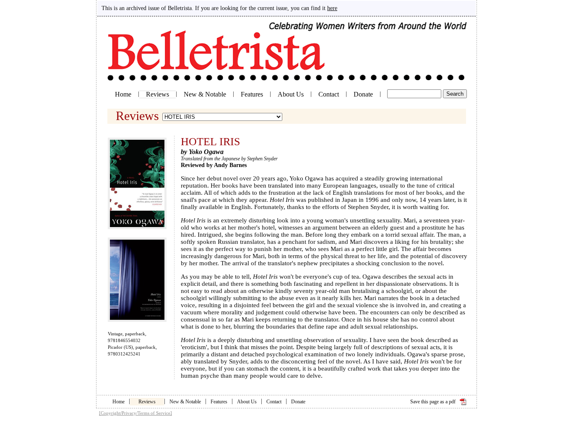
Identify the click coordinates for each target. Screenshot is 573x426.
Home (123, 94)
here (332, 8)
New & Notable (205, 94)
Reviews (157, 94)
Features (252, 94)
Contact (328, 94)
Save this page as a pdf (433, 402)
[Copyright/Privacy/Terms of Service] (135, 413)
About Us (291, 94)
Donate (363, 94)
